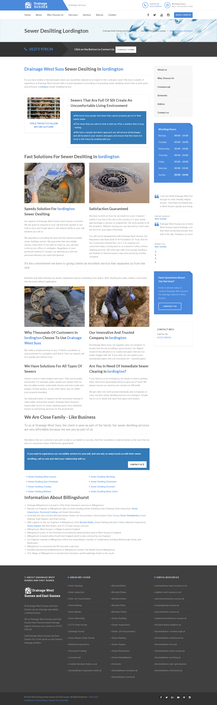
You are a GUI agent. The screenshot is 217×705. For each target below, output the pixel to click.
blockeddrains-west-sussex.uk (170, 651)
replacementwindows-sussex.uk (170, 618)
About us (162, 69)
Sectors (87, 15)
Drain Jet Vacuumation (80, 598)
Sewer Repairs (34, 526)
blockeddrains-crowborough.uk (170, 631)
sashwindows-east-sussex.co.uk (171, 585)
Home (27, 15)
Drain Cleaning (76, 585)
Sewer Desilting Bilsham (39, 491)
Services (73, 15)
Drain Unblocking (77, 618)
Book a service (183, 15)
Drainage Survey (76, 631)
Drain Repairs (75, 611)
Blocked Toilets (119, 611)
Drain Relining (75, 605)
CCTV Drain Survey (78, 624)
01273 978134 (155, 6)
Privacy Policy (41, 700)
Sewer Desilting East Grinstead (43, 481)
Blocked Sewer (119, 598)
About (39, 15)
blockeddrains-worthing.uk (168, 657)
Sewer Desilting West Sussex (42, 476)
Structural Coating (48, 512)
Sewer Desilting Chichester (104, 481)
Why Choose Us (55, 15)
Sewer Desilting (119, 618)
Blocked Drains (119, 592)
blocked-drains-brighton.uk (168, 624)
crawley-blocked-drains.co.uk (83, 664)
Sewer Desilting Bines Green (104, 491)
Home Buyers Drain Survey (81, 638)
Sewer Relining (119, 638)
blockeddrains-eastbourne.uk (169, 638)
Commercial (164, 87)
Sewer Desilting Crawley (39, 486)
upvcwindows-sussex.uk (167, 611)
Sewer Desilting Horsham (103, 486)
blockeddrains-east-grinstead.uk (170, 664)
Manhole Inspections (79, 644)
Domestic (162, 95)
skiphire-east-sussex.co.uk (168, 592)
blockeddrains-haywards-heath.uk (85, 670)
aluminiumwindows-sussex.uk (169, 598)
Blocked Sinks (118, 605)
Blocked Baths (87, 522)
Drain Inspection (76, 592)
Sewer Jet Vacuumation (123, 631)
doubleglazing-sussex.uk (167, 605)
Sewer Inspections (121, 624)
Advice (99, 15)
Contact (112, 15)
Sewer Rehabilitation (130, 515)
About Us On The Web (58, 700)
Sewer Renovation (120, 651)
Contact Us (136, 464)
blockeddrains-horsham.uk (125, 670)
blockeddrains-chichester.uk (168, 670)
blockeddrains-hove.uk (166, 644)
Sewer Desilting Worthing (103, 476)
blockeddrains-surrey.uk (123, 677)
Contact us (163, 112)
